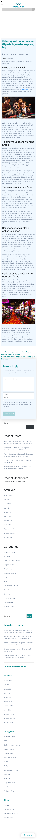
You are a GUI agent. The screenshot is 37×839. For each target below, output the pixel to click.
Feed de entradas (9, 809)
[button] (2, 4)
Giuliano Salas (20, 54)
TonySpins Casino (9, 598)
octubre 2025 (8, 537)
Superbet (7, 594)
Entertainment (8, 569)
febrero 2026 (8, 520)
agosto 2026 (8, 495)
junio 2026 (7, 504)
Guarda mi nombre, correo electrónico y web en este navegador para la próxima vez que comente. (17, 404)
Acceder (6, 805)
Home (18, 23)
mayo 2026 (7, 508)
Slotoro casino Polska (11, 586)
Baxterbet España (9, 552)
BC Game (7, 556)
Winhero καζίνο (9, 606)
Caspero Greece (9, 565)
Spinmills (7, 590)
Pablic (6, 577)
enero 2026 (7, 525)
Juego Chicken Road (10, 573)
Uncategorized (9, 602)
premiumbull (26, 89)
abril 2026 (7, 512)
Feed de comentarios (11, 813)
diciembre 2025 (9, 529)
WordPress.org (8, 817)
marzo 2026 (8, 516)
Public (11, 58)
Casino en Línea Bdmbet (12, 560)
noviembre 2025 (9, 533)
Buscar (6, 423)
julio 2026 (7, 500)
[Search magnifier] (33, 9)
